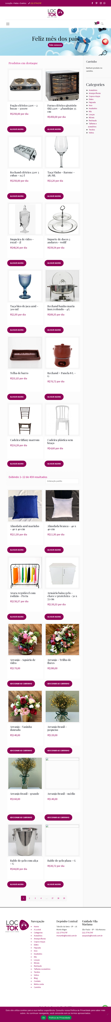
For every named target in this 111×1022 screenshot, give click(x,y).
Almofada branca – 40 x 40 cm (61, 527)
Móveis (91, 117)
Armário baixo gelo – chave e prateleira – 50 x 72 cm (62, 596)
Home (36, 926)
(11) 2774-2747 (35, 3)
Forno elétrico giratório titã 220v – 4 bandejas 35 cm (61, 108)
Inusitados (93, 108)
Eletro (91, 99)
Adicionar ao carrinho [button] (21, 683)
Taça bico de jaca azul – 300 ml (24, 307)
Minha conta (39, 984)
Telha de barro (19, 373)
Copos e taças (94, 96)
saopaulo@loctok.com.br (92, 935)
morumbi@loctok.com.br (67, 935)
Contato (37, 981)
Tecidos (92, 129)
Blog (36, 978)
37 (52, 898)
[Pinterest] (96, 3)
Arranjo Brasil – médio (61, 793)
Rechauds (93, 120)
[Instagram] (101, 3)
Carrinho (37, 987)
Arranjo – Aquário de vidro (22, 661)
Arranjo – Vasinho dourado (21, 728)
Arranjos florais (95, 93)
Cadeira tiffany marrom (24, 440)
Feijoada (92, 102)
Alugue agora (16, 129)
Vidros (91, 132)
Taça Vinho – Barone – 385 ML (61, 174)
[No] (107, 1014)
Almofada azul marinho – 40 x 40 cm (24, 527)
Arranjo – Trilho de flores (59, 661)
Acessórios (93, 90)
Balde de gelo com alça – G (24, 862)
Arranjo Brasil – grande (24, 793)
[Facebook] (92, 3)
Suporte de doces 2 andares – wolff (58, 241)
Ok (43, 1018)
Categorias (38, 932)
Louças (92, 114)
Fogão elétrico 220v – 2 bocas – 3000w (24, 107)
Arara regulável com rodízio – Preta (23, 594)
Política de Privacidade (59, 1018)
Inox (90, 105)
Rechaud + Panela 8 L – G (61, 374)
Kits (90, 111)
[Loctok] (55, 13)
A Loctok (37, 929)
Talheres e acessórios (42, 969)
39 (64, 898)
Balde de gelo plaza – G (61, 860)
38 (58, 898)
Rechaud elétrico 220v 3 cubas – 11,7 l (24, 174)
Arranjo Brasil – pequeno (57, 728)
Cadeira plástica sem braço (60, 441)
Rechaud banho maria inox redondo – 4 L (61, 307)
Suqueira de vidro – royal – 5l (22, 241)
